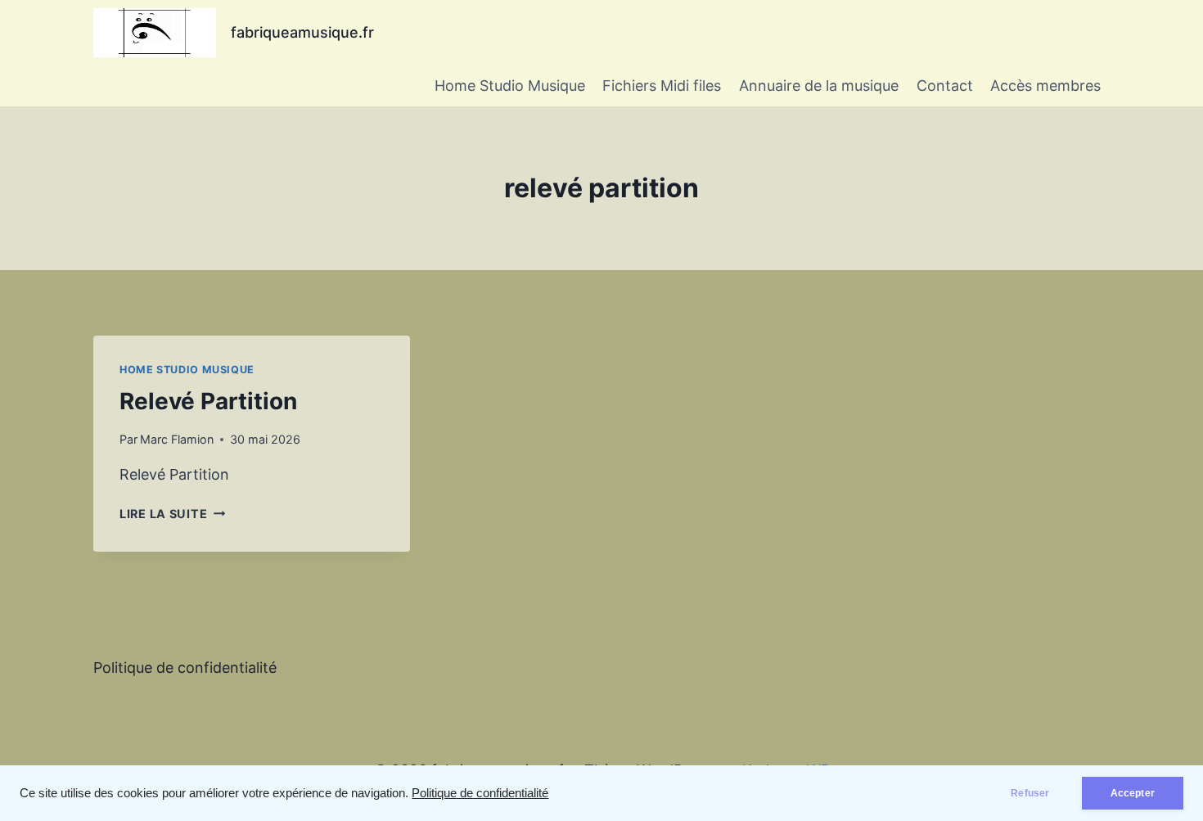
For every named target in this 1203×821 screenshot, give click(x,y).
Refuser (1030, 793)
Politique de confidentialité (480, 793)
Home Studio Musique (510, 85)
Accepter (1133, 793)
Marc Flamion (177, 439)
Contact (945, 85)
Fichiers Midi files (661, 85)
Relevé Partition (208, 401)
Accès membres (1045, 85)
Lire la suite (172, 514)
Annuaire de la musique (819, 85)
